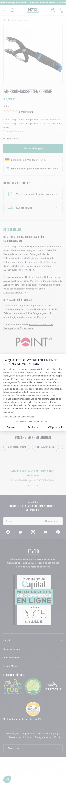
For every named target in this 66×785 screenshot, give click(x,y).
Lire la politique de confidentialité (18, 417)
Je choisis (33, 427)
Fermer (11, 427)
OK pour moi (55, 427)
